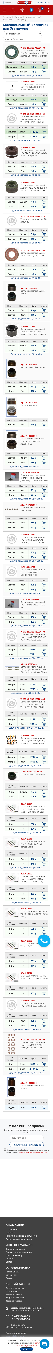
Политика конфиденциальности (21, 1235)
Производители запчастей (19, 1252)
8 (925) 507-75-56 (21, 1319)
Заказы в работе (14, 1294)
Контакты (10, 1232)
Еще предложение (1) (26, 318)
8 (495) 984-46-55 (21, 1316)
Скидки (9, 1278)
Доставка (10, 1261)
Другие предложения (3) (26, 354)
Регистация (11, 1291)
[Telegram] (31, 11)
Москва (9, 2)
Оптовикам (11, 1275)
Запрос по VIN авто (15, 1297)
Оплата (9, 1258)
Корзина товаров (14, 1301)
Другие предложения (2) (26, 466)
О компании (12, 1229)
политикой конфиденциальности (33, 1152)
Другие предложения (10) (26, 108)
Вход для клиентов (15, 1288)
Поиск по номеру (14, 1255)
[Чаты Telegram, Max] (44, 1344)
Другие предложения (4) (26, 175)
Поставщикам (12, 1271)
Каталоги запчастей (15, 1249)
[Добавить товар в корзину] (44, 67)
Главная (7, 17)
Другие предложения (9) (26, 140)
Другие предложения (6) (26, 75)
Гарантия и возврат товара (19, 1239)
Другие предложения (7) (26, 278)
